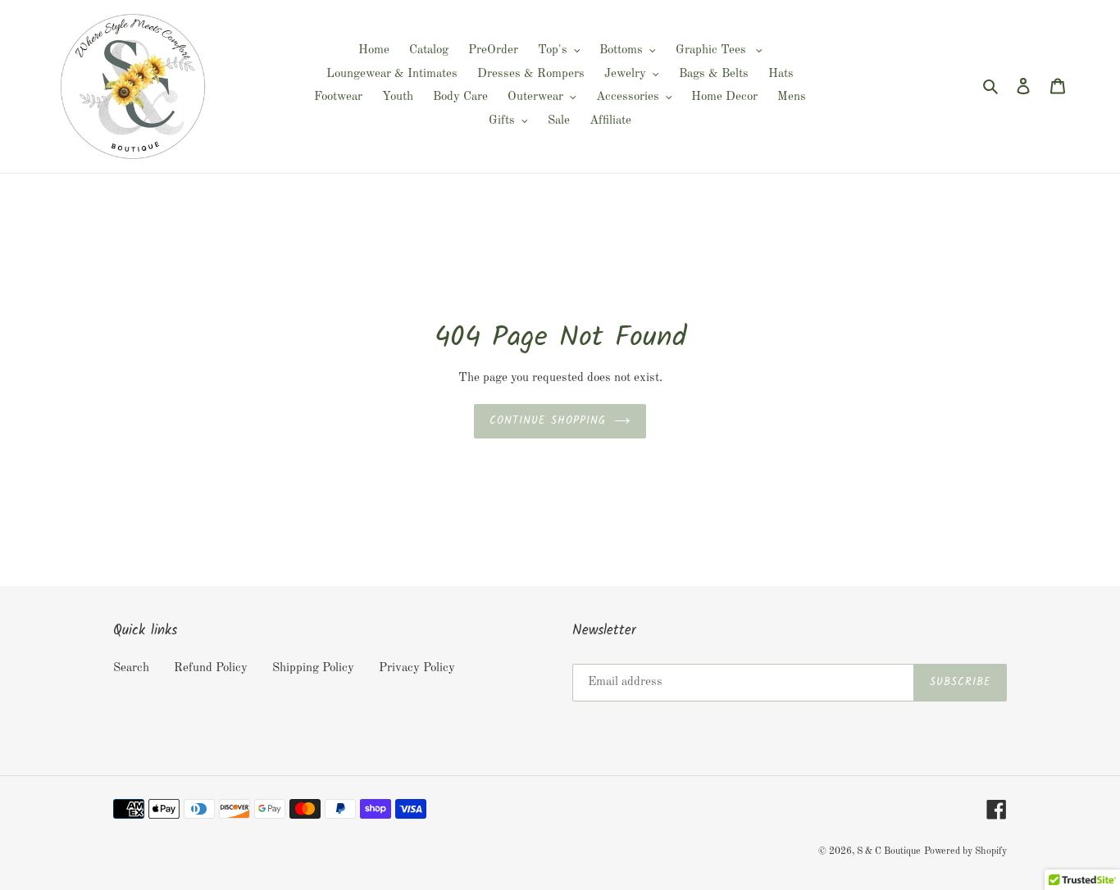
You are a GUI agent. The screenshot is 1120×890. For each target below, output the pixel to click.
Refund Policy (211, 668)
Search (131, 668)
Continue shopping (548, 420)
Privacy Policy (417, 668)
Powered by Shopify (965, 851)
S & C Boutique (889, 851)
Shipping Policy (313, 668)
